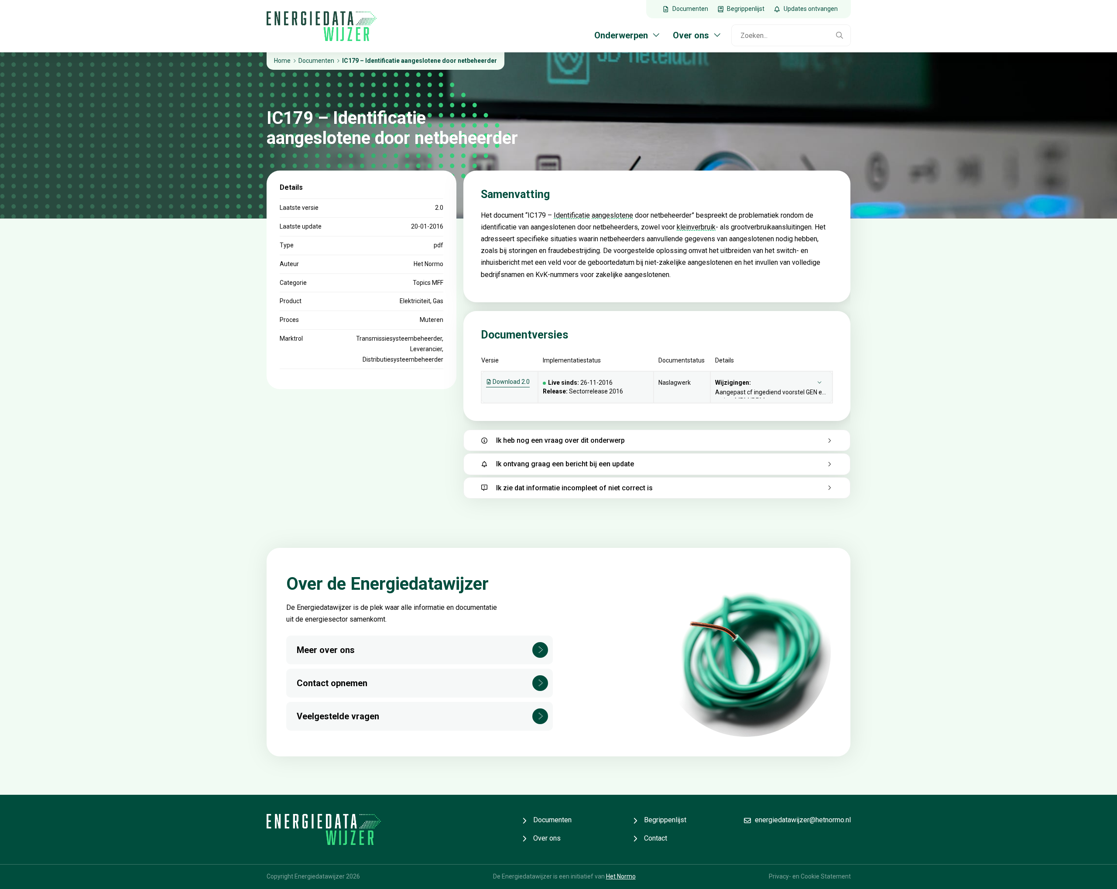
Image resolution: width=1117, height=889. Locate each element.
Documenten (552, 820)
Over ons (547, 838)
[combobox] (780, 35)
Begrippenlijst (665, 820)
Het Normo (621, 876)
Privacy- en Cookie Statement (810, 876)
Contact (655, 838)
